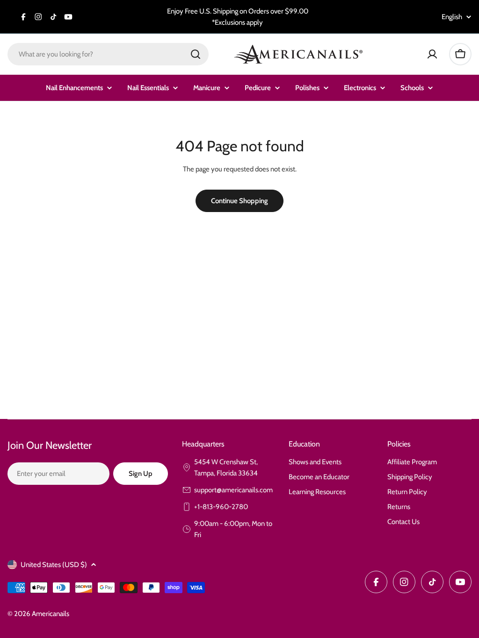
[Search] (195, 54)
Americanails (50, 614)
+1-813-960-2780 (221, 507)
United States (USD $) (54, 564)
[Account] (432, 54)
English (452, 17)
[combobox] (108, 54)
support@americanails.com (233, 490)
